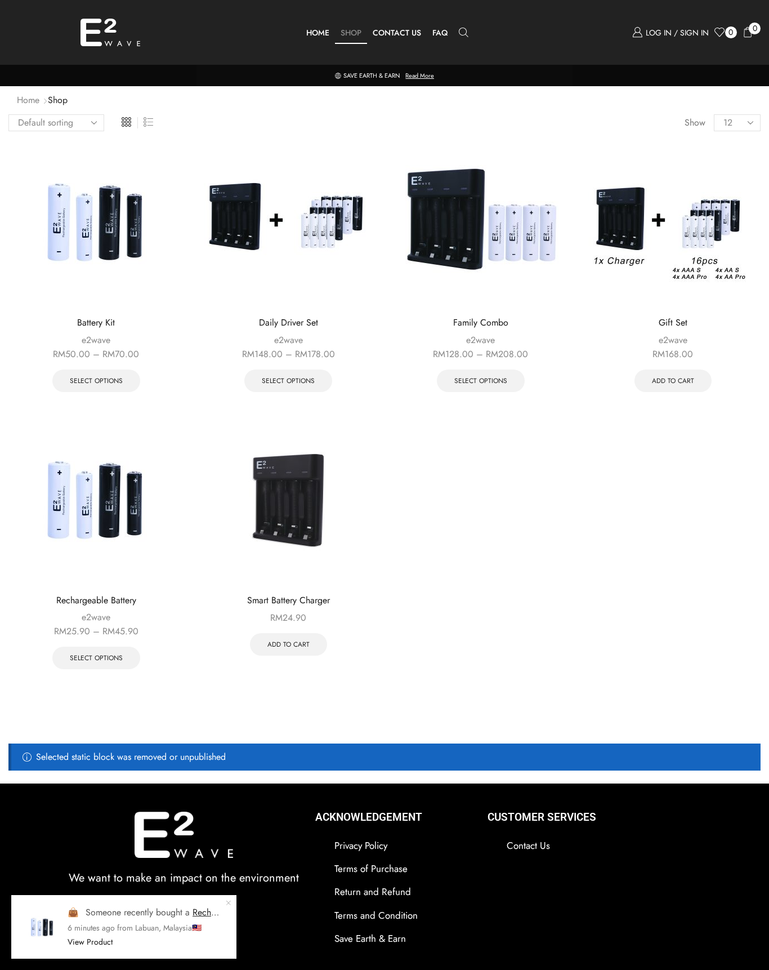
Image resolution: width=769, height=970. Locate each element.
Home (317, 32)
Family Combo (480, 322)
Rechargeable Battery (96, 600)
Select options (96, 380)
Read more (419, 75)
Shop (351, 32)
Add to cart (673, 380)
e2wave (96, 339)
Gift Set (673, 322)
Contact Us (397, 32)
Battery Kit (96, 322)
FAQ (440, 32)
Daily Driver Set (288, 322)
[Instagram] (152, 924)
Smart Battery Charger (288, 600)
